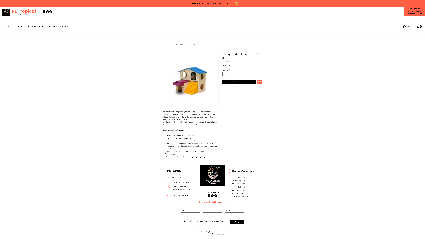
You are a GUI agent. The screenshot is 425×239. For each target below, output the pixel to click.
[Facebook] (44, 11)
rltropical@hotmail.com (181, 182)
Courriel (228, 210)
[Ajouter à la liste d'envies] (259, 82)
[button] (21, 26)
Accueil (166, 45)
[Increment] (231, 74)
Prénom (184, 210)
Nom (205, 210)
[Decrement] (224, 74)
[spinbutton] (228, 74)
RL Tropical (24, 11)
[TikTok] (50, 11)
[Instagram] (47, 11)
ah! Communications (217, 234)
